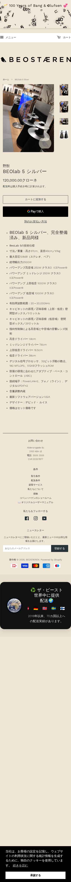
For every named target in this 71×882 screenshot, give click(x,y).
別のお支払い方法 (35, 221)
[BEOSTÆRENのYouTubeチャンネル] (44, 519)
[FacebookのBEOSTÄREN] (27, 519)
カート (66, 37)
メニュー (10, 37)
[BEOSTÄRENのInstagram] (36, 519)
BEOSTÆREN (32, 559)
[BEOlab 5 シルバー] (28, 118)
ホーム (6, 79)
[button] (20, 865)
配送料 (6, 186)
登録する (59, 548)
